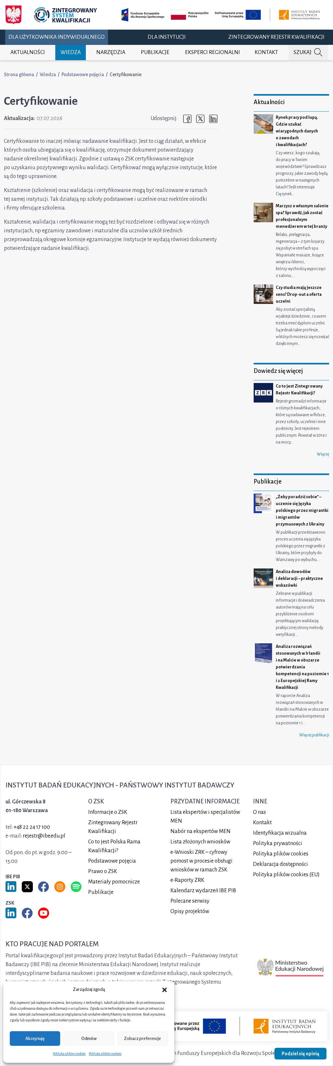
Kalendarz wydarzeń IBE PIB (203, 891)
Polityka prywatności (277, 843)
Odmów (89, 1038)
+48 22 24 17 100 (32, 827)
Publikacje (155, 52)
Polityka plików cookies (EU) (286, 875)
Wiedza (70, 52)
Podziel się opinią (300, 1053)
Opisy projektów (189, 911)
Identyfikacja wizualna (280, 833)
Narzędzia (110, 52)
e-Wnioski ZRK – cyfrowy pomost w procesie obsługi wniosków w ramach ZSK (201, 861)
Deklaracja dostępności (280, 864)
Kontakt (266, 52)
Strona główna (19, 74)
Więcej (323, 454)
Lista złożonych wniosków (200, 842)
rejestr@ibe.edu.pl (44, 836)
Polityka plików (280, 854)
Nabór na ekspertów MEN (200, 831)
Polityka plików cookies (69, 1054)
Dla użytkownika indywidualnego (56, 37)
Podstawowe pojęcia (82, 74)
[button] (164, 989)
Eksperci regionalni (212, 52)
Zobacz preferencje (142, 1038)
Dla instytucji (167, 37)
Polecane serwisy (189, 901)
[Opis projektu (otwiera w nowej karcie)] (221, 15)
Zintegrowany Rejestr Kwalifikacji (276, 37)
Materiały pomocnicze (114, 882)
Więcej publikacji (314, 735)
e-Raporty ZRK (187, 880)
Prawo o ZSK (102, 871)
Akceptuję (35, 1038)
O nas (259, 812)
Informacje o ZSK (107, 812)
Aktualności (27, 52)
